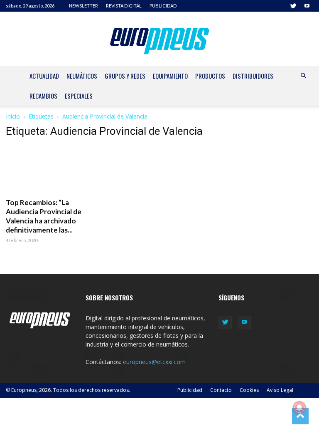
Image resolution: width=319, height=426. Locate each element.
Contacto (221, 390)
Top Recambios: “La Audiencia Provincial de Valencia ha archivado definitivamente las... (43, 216)
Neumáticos (81, 75)
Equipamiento (170, 75)
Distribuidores (253, 75)
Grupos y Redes (125, 75)
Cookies (249, 390)
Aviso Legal (280, 390)
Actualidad (44, 75)
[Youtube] (307, 6)
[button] (303, 76)
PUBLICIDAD (163, 5)
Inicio (13, 116)
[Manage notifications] (299, 407)
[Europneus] (160, 39)
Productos (210, 75)
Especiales (79, 95)
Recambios (43, 95)
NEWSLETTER (83, 5)
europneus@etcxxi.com (154, 362)
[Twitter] (293, 6)
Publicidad (189, 390)
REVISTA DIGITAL (124, 5)
